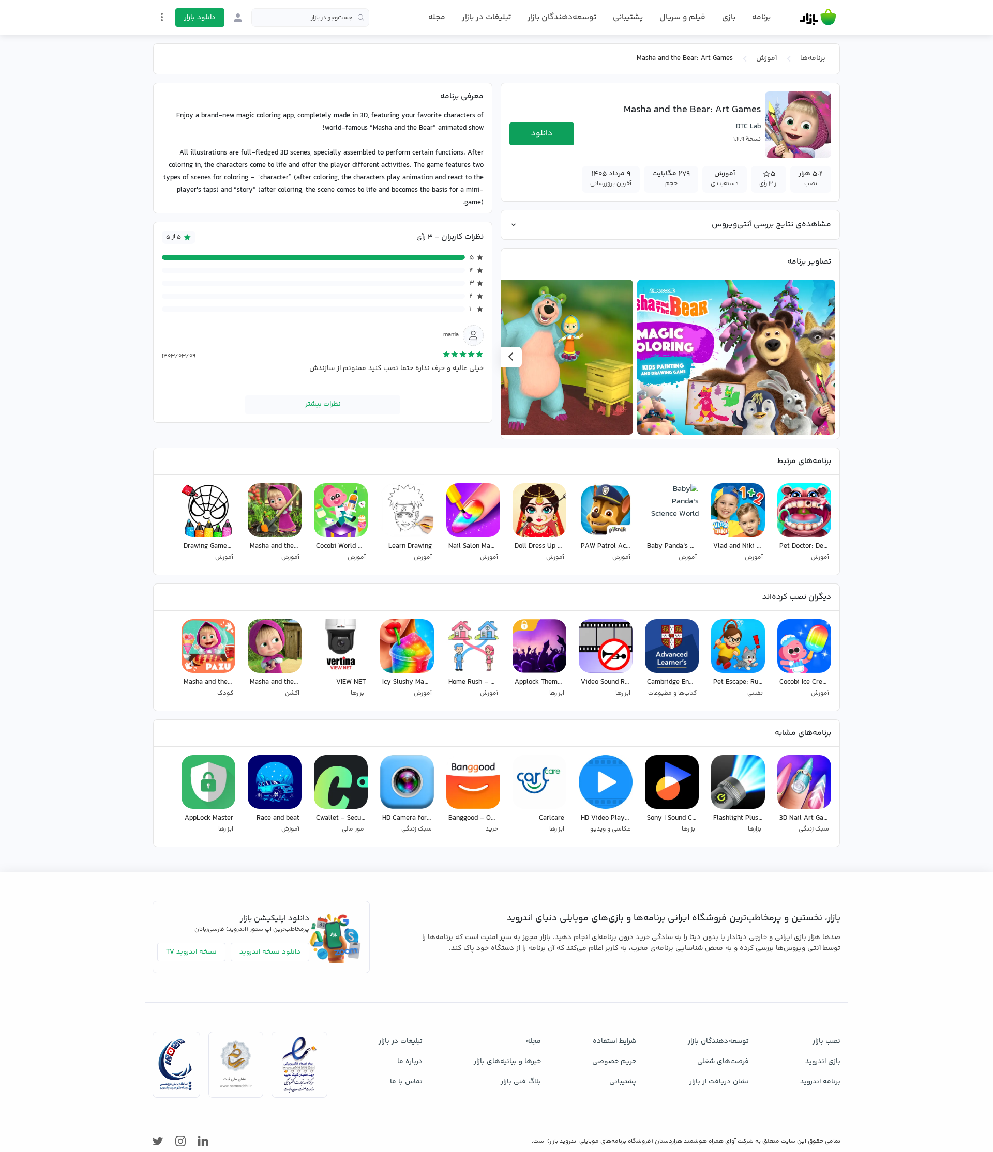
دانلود (541, 133)
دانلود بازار (200, 17)
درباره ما (410, 1061)
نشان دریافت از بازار (719, 1081)
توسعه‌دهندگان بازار (562, 17)
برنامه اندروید (820, 1081)
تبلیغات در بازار (486, 17)
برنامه (761, 17)
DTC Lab (748, 126)
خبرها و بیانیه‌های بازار (507, 1061)
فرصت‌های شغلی (723, 1061)
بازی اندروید (822, 1061)
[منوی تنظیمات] (162, 17)
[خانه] (817, 17)
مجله (436, 17)
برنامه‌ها (812, 58)
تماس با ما (406, 1081)
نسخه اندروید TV (191, 952)
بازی (728, 17)
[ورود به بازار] (238, 17)
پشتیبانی (628, 17)
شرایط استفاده (614, 1041)
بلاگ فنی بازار (521, 1081)
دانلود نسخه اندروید (269, 952)
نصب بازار (826, 1041)
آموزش (766, 58)
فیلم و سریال (682, 17)
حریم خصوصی (614, 1061)
